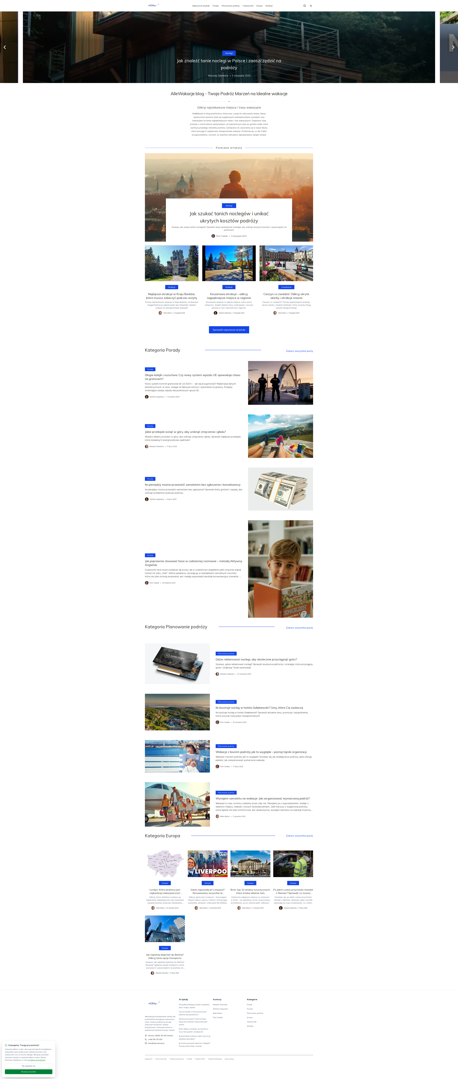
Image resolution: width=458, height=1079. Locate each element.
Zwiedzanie (286, 287)
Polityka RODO (200, 1059)
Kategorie (252, 999)
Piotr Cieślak (218, 1017)
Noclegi (229, 53)
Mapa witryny (229, 1059)
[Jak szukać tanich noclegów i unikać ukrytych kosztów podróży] (229, 197)
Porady (216, 6)
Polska (249, 1005)
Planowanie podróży (231, 6)
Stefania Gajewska (220, 1009)
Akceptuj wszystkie (28, 1072)
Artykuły (183, 999)
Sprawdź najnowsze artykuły (229, 329)
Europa (259, 6)
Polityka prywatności (177, 1059)
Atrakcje (269, 6)
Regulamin (148, 1059)
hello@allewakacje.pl (156, 1043)
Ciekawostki (248, 6)
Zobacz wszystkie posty (299, 350)
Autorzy (217, 999)
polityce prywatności (37, 1060)
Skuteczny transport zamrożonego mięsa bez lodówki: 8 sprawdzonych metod (193, 1022)
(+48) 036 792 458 (155, 1039)
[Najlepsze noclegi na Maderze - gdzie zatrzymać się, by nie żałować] (229, 47)
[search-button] (304, 5)
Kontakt (189, 1059)
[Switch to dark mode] (311, 6)
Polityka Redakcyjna (215, 1059)
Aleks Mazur (217, 1013)
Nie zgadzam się (28, 1066)
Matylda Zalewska (220, 1005)
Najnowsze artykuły (201, 6)
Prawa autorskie (161, 1059)
